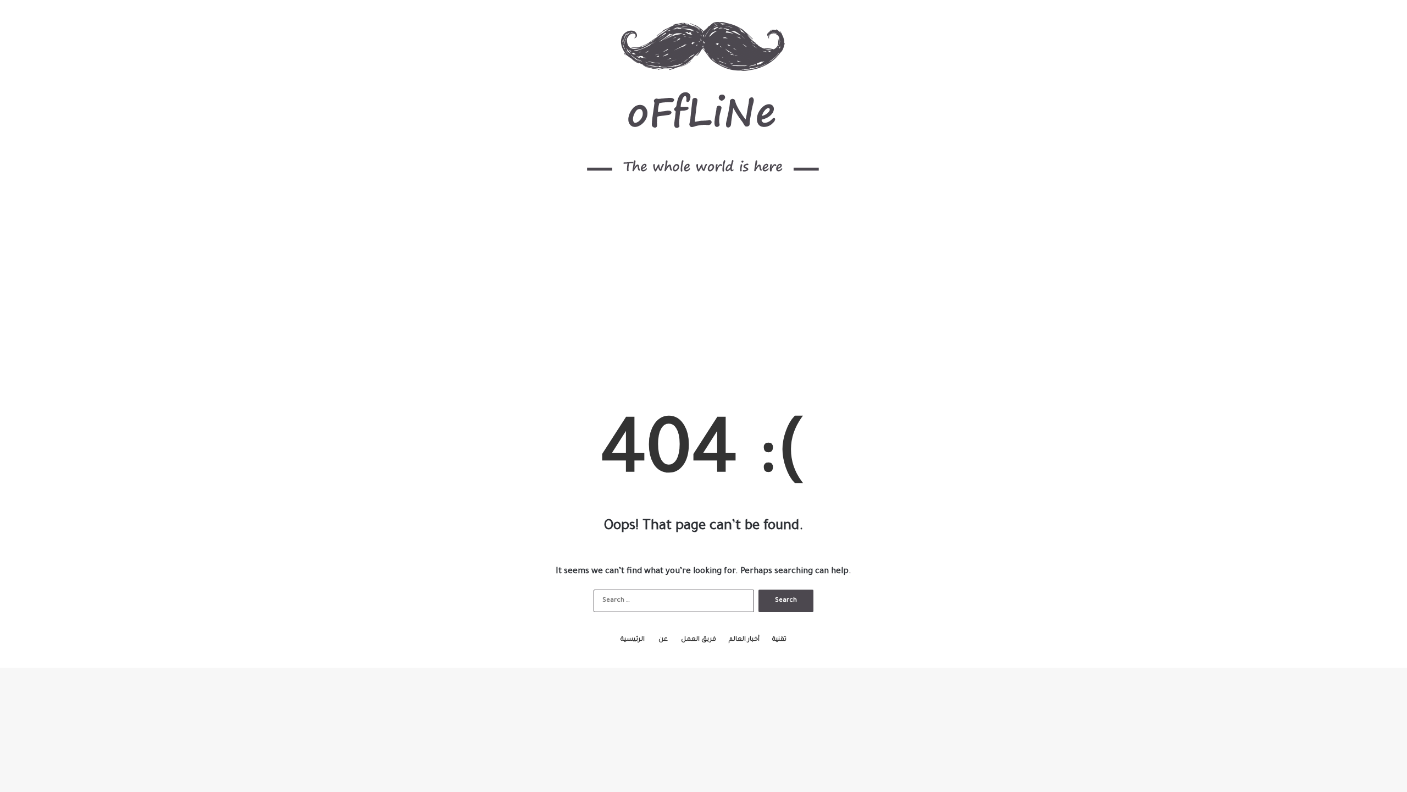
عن (663, 640)
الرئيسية (633, 640)
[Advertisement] (703, 291)
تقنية (779, 640)
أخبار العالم (744, 640)
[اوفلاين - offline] (704, 98)
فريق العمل (698, 640)
